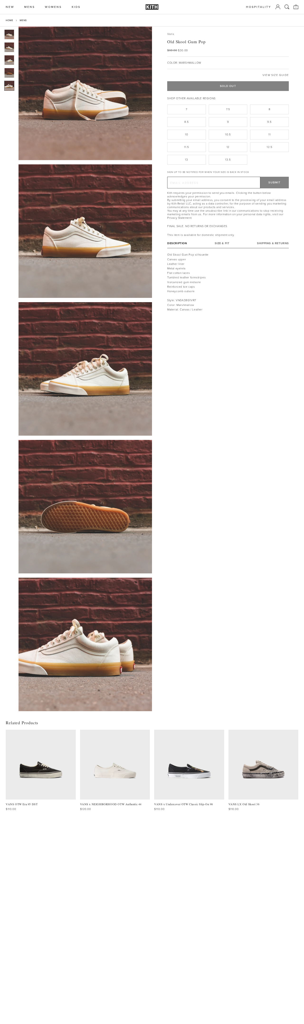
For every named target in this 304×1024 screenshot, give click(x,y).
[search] (287, 7)
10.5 (228, 134)
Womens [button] (53, 7)
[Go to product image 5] (9, 86)
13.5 (228, 159)
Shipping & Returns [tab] (273, 243)
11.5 (186, 147)
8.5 (186, 122)
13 (186, 159)
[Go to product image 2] (9, 47)
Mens (23, 20)
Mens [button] (29, 7)
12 (228, 147)
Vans (170, 34)
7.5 (228, 109)
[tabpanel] (228, 282)
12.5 (269, 147)
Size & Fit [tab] (222, 243)
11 (269, 134)
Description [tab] (177, 243)
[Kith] (152, 7)
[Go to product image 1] (9, 34)
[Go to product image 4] (9, 73)
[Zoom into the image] (85, 93)
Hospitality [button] (258, 7)
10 (186, 134)
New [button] (10, 7)
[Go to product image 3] (9, 60)
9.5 (269, 122)
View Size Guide (275, 75)
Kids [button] (76, 7)
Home (9, 20)
